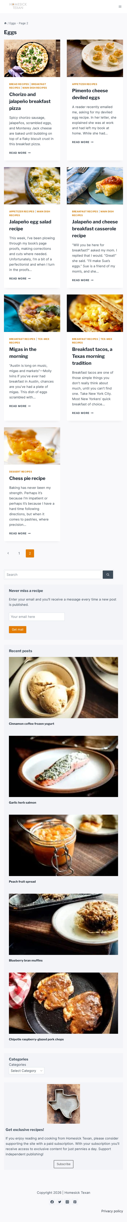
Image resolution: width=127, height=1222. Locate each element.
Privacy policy (112, 1211)
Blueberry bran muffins (26, 960)
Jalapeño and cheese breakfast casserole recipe (95, 228)
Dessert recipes (20, 471)
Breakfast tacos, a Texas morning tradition (92, 356)
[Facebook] (52, 1202)
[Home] (5, 23)
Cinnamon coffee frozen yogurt (31, 723)
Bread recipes (19, 84)
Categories (17, 1065)
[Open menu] (120, 6)
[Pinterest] (75, 1202)
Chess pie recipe (27, 478)
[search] (108, 574)
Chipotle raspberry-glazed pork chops (36, 1039)
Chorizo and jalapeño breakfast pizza (30, 101)
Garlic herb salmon (22, 802)
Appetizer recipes (84, 84)
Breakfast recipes (85, 211)
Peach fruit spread (22, 881)
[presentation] (32, 58)
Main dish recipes (34, 87)
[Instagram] (67, 1202)
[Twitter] (59, 1202)
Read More (20, 152)
